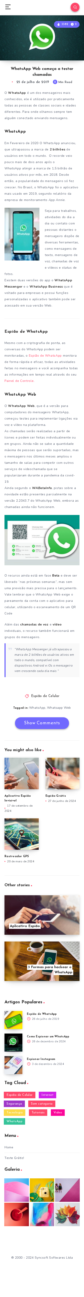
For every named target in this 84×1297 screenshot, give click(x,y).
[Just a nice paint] (42, 1214)
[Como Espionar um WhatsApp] (13, 1043)
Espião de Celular (45, 696)
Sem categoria (42, 1103)
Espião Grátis (55, 795)
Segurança (14, 1103)
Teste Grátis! (14, 1158)
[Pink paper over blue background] (16, 1190)
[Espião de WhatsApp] (13, 1020)
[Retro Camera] (42, 1190)
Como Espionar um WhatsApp (48, 1036)
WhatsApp (37, 708)
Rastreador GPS (16, 856)
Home (8, 1147)
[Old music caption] (67, 1190)
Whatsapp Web (59, 708)
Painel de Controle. (19, 381)
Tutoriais (38, 1112)
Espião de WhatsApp (45, 355)
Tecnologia (14, 1112)
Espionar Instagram (41, 1059)
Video (58, 1112)
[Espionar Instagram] (13, 1065)
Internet (47, 1095)
